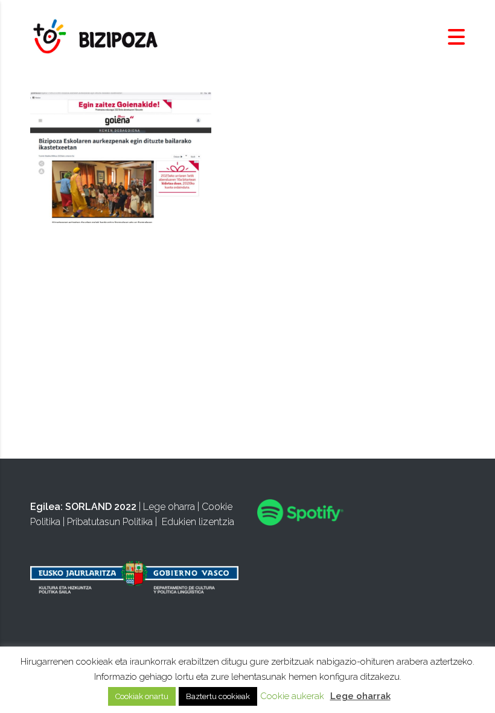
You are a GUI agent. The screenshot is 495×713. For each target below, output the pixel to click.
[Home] (96, 36)
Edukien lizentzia (198, 521)
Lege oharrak (360, 696)
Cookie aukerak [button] (292, 696)
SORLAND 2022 (100, 506)
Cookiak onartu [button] (141, 696)
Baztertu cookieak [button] (218, 696)
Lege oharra (169, 506)
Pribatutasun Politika (110, 521)
